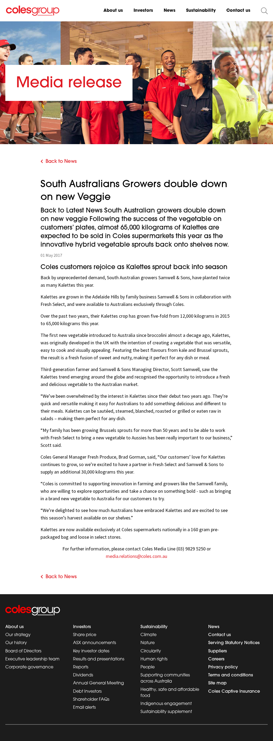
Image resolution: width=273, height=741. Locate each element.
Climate (148, 635)
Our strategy (18, 635)
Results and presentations (98, 659)
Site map (217, 683)
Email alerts (84, 707)
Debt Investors (87, 691)
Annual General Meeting (98, 683)
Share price (84, 635)
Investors (143, 11)
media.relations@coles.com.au (136, 556)
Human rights (153, 659)
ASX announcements (94, 643)
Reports (80, 667)
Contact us (238, 11)
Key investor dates (91, 651)
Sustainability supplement (166, 712)
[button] (264, 10)
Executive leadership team (32, 659)
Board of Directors (23, 651)
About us (113, 11)
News (169, 11)
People (147, 667)
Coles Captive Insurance (234, 691)
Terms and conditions (230, 675)
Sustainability (201, 11)
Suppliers (217, 651)
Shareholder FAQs (91, 699)
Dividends (83, 675)
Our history (16, 643)
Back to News (61, 161)
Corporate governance (29, 667)
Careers (216, 659)
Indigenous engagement (166, 704)
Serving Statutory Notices (234, 643)
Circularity (150, 651)
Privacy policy (223, 667)
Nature (147, 643)
